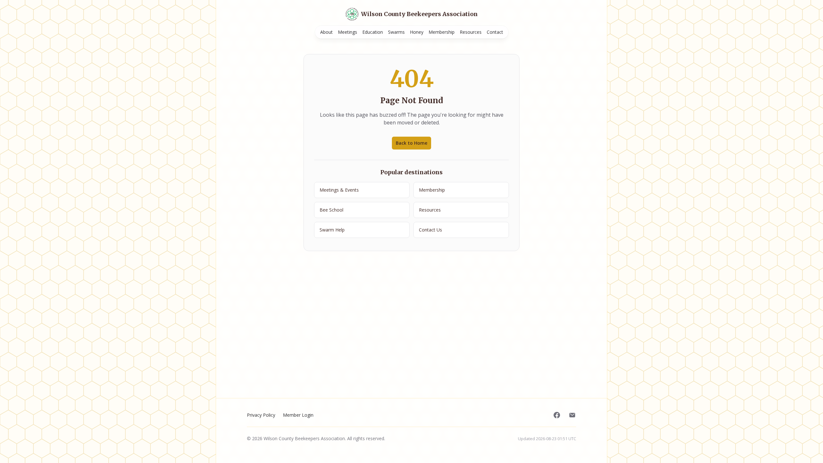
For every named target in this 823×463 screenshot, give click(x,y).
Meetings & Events (339, 190)
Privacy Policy (261, 415)
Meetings (347, 32)
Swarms (396, 32)
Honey (416, 32)
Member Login (298, 415)
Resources (471, 32)
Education (372, 32)
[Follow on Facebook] (557, 415)
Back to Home (411, 143)
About (326, 32)
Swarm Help (332, 230)
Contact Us (430, 230)
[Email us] (572, 415)
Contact (495, 32)
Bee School (331, 210)
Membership (442, 32)
